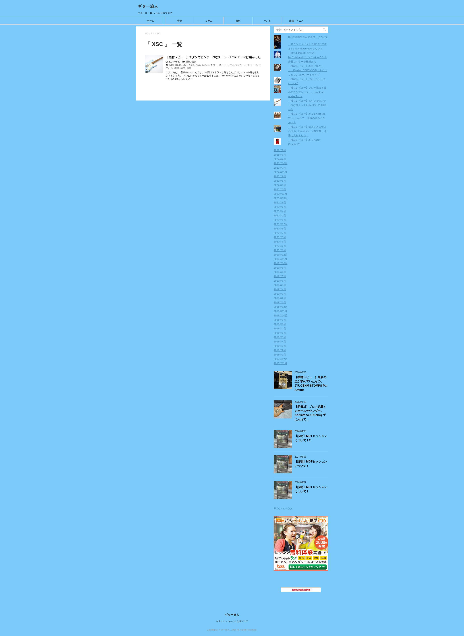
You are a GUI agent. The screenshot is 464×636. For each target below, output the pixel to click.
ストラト (223, 65)
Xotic (191, 65)
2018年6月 (280, 332)
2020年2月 (280, 245)
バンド (267, 20)
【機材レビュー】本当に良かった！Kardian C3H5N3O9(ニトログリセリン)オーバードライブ (307, 70)
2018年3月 (280, 345)
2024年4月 (280, 159)
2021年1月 (280, 219)
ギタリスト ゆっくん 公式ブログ (232, 621)
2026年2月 (280, 150)
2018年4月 (280, 341)
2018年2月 (280, 350)
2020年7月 (280, 232)
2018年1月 (280, 354)
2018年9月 (280, 319)
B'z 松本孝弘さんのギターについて (308, 36)
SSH (185, 65)
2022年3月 (280, 185)
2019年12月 (280, 254)
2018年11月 (280, 311)
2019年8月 (280, 272)
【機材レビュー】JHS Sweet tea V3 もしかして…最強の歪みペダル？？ (306, 118)
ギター (214, 65)
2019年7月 (280, 276)
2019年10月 (280, 263)
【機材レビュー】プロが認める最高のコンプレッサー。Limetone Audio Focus (307, 92)
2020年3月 (280, 241)
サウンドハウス (283, 508)
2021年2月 (280, 215)
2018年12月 (280, 306)
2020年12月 (280, 224)
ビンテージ (251, 65)
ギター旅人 (148, 6)
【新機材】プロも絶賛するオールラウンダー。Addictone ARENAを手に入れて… (310, 413)
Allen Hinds (175, 65)
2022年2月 (280, 189)
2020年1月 (280, 250)
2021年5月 (280, 206)
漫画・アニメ (296, 20)
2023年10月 (280, 163)
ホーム (150, 20)
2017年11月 (280, 363)
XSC (198, 65)
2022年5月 (280, 180)
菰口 (183, 68)
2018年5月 (280, 337)
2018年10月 (280, 315)
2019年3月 (280, 293)
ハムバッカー (237, 65)
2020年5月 (280, 237)
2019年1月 (280, 302)
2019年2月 (280, 298)
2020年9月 (280, 228)
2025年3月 (280, 154)
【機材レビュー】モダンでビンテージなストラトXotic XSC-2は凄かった (213, 57)
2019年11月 (280, 259)
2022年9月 (280, 176)
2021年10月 (280, 198)
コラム (208, 20)
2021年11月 (280, 193)
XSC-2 (205, 65)
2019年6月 (280, 280)
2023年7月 (280, 167)
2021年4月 (280, 211)
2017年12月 (280, 358)
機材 (238, 20)
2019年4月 (280, 289)
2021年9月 (280, 202)
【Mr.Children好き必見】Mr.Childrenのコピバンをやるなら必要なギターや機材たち (307, 57)
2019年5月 (280, 285)
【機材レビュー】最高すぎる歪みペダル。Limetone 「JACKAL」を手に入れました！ (307, 131)
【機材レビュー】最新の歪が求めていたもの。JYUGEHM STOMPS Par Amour (311, 383)
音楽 (179, 20)
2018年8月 (280, 324)
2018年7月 (280, 328)
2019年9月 (280, 267)
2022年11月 (280, 172)
